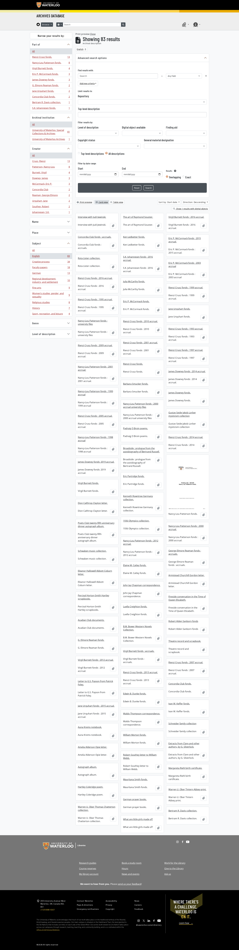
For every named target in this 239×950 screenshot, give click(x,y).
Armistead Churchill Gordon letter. (186, 575)
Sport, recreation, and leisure (51, 314)
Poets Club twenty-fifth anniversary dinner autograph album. (96, 524)
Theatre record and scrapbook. (184, 641)
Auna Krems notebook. (90, 727)
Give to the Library (174, 868)
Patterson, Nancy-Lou (51, 167)
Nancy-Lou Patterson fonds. (51, 63)
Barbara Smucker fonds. (135, 383)
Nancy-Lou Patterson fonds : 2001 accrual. (95, 368)
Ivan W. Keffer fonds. (179, 703)
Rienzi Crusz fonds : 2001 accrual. (140, 342)
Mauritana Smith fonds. (135, 779)
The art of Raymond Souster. (138, 217)
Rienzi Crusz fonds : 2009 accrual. (95, 345)
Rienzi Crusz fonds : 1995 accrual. (95, 299)
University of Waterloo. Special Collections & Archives (51, 132)
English (51, 257)
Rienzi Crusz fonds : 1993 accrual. (185, 328)
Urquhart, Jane (51, 201)
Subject (36, 243)
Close (93, 34)
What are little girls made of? (138, 819)
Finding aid (171, 127)
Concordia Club (51, 190)
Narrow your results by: (51, 35)
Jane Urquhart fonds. (51, 91)
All (33, 51)
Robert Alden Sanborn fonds (183, 621)
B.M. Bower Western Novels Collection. (137, 628)
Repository (83, 96)
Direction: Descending (194, 202)
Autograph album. (87, 767)
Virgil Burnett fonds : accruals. (138, 651)
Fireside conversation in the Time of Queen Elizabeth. (187, 598)
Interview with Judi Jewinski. (92, 217)
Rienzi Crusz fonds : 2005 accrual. (95, 415)
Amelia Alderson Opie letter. (92, 747)
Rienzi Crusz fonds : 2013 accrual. (140, 672)
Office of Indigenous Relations (48, 930)
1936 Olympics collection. (136, 520)
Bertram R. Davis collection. (51, 103)
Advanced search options (92, 57)
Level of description (43, 334)
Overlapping (175, 177)
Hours (125, 868)
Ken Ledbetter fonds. (134, 236)
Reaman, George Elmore (51, 196)
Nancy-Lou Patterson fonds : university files (92, 322)
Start (80, 168)
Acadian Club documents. (91, 620)
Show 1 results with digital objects (192, 208)
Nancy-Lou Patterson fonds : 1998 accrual (95, 439)
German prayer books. (135, 799)
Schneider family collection (182, 723)
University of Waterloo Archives (51, 140)
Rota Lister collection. (89, 258)
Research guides (87, 863)
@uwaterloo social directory (149, 925)
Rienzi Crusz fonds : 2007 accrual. (185, 662)
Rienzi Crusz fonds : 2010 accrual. (140, 321)
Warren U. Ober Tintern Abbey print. (187, 789)
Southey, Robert (51, 207)
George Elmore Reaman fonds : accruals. (184, 552)
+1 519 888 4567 (47, 910)
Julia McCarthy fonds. (134, 281)
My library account (88, 874)
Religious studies (51, 303)
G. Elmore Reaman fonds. (51, 86)
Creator (36, 148)
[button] (185, 24)
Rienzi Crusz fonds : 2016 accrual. (95, 278)
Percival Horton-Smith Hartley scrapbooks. (93, 597)
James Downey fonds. (51, 80)
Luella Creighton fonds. (135, 606)
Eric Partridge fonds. (133, 476)
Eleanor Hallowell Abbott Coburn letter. (95, 572)
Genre (35, 323)
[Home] (38, 24)
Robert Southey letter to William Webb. (140, 756)
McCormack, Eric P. (51, 184)
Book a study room (131, 863)
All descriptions (116, 153)
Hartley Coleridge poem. (90, 786)
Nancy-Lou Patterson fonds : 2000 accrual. (186, 528)
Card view (103, 202)
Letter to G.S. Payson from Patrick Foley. (95, 683)
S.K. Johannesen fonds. (51, 109)
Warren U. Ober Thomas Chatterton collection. (96, 808)
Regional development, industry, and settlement (51, 280)
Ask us (167, 874)
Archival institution (43, 117)
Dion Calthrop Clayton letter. (93, 503)
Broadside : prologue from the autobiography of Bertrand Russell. (141, 450)
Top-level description (89, 109)
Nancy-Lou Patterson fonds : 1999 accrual (95, 393)
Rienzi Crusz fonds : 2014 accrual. (185, 437)
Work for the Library (174, 863)
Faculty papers (51, 268)
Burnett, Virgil (51, 173)
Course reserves (87, 868)
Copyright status (86, 140)
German (51, 274)
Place (35, 232)
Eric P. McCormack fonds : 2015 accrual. (184, 240)
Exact (188, 177)
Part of (36, 44)
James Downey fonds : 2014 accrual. (187, 371)
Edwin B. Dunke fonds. (134, 693)
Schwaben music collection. (92, 550)
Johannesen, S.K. (51, 213)
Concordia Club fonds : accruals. (94, 236)
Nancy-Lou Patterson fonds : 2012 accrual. (140, 542)
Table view (118, 202)
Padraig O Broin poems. (135, 428)
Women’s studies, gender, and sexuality (51, 295)
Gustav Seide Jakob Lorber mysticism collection (182, 414)
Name (35, 221)
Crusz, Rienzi (51, 162)
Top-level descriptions (92, 153)
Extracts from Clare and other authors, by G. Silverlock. (183, 745)
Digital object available (134, 127)
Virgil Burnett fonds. (51, 69)
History (51, 309)
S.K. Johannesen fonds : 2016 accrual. (138, 258)
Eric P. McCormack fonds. (51, 74)
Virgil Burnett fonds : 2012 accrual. (96, 659)
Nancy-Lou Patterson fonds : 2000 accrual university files (140, 405)
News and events (130, 874)
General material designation (159, 140)
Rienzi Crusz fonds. (51, 57)
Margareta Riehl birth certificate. (185, 768)
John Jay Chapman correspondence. (141, 585)
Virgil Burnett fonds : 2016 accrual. (186, 217)
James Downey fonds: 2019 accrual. (96, 461)
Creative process (51, 262)
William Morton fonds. (134, 734)
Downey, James (51, 179)
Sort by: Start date (168, 202)
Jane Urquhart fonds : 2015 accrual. (96, 705)
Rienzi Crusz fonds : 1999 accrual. (185, 287)
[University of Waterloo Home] (48, 5)
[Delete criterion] (206, 75)
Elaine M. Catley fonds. (134, 565)
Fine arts (51, 288)
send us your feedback (129, 884)
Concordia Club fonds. (51, 97)
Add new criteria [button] (87, 83)
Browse (46, 24)
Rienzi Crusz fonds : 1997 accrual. (185, 350)
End (124, 168)
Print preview (85, 202)
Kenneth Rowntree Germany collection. (138, 498)
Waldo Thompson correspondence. (141, 713)
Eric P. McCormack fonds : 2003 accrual (184, 264)
